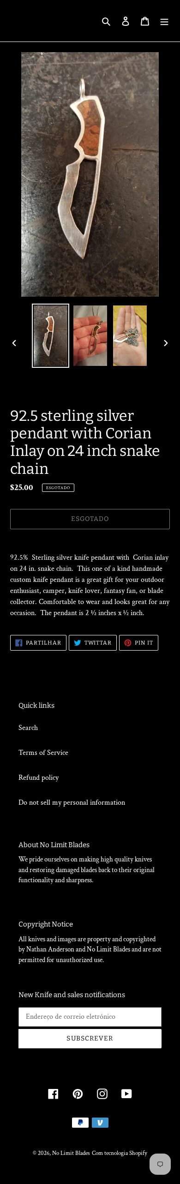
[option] (51, 335)
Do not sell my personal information (71, 802)
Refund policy (38, 778)
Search (28, 728)
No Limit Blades (71, 1153)
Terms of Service (43, 753)
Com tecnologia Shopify (119, 1153)
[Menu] (164, 21)
